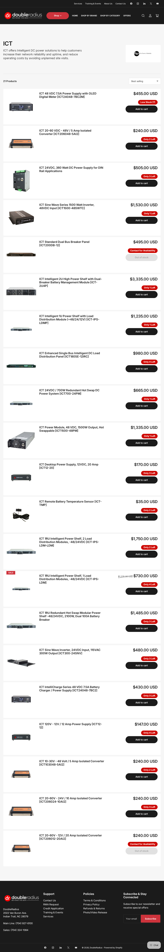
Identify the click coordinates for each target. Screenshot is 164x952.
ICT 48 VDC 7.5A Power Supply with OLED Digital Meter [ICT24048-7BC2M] (67, 95)
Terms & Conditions (94, 900)
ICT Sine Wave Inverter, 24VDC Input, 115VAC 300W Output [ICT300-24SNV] (69, 651)
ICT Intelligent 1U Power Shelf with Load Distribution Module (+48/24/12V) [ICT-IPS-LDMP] (69, 319)
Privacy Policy (91, 904)
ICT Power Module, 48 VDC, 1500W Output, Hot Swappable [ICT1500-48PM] (71, 429)
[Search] (143, 15)
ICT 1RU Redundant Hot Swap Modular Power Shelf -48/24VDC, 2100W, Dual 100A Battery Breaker (70, 616)
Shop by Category (110, 15)
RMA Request (51, 904)
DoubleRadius (96, 947)
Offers (127, 15)
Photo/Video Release (95, 912)
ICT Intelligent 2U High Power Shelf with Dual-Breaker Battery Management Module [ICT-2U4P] (70, 282)
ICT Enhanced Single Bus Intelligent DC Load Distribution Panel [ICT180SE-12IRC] (69, 354)
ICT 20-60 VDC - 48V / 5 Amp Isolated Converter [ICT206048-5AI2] (65, 132)
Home (75, 15)
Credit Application (53, 908)
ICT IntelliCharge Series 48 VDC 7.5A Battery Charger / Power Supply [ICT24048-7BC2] (69, 688)
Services (78, 3)
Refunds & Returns (94, 908)
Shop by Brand (89, 15)
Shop (56, 15)
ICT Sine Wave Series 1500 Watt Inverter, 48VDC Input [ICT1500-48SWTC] (66, 206)
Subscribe (150, 918)
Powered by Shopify (113, 947)
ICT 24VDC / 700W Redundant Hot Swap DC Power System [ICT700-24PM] (69, 392)
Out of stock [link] (141, 257)
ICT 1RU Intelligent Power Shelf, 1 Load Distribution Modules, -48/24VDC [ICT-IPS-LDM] (69, 579)
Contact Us (120, 3)
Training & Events (93, 3)
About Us (108, 3)
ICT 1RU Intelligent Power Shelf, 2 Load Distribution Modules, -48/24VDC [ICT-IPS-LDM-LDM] (69, 542)
